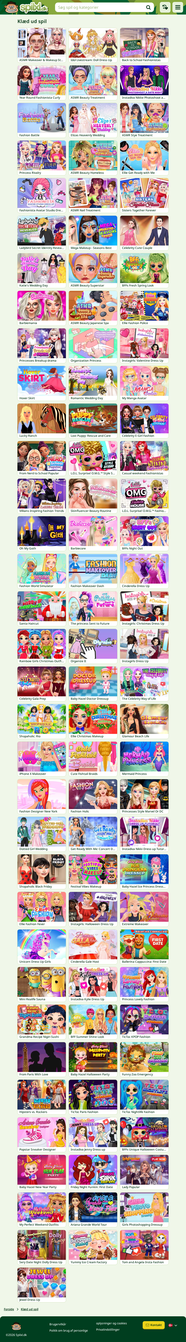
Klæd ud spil (29, 1309)
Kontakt (156, 1325)
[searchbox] (104, 7)
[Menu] (177, 7)
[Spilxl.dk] (26, 7)
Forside (9, 1309)
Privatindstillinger (108, 1329)
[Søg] (148, 7)
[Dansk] (173, 1325)
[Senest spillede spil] (165, 7)
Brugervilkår (57, 1324)
